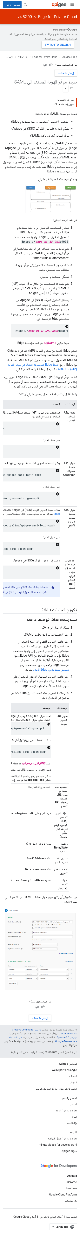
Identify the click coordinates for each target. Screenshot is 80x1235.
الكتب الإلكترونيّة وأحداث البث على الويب (56, 1088)
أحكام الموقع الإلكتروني (51, 1216)
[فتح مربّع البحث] (25, 4)
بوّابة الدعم (71, 1122)
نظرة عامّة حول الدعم (66, 1110)
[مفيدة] (51, 65)
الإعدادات (8, 56)
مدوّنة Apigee (69, 1150)
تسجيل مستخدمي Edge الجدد (51, 669)
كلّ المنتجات (71, 1200)
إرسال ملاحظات (66, 73)
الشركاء (73, 1082)
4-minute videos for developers (58, 1144)
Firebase (71, 1188)
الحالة (74, 1116)
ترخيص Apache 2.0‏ (67, 1037)
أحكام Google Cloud (24, 1216)
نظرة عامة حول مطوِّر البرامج (62, 1138)
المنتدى (73, 1104)
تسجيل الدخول (12, 4)
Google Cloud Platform (63, 1194)
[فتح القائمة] (72, 4)
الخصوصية (71, 1216)
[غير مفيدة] (45, 65)
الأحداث (73, 1076)
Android (72, 1175)
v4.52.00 (25, 16)
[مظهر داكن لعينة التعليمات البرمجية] (66, 326)
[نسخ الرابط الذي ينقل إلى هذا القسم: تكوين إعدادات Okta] (38, 610)
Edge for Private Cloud (57, 16)
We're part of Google (64, 1070)
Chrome (72, 1182)
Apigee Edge (69, 56)
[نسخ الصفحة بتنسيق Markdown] (71, 88)
